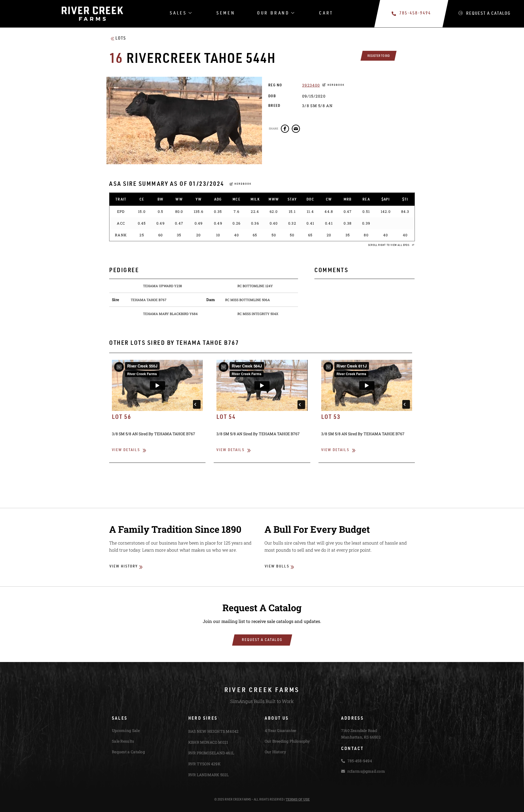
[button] (391, 245)
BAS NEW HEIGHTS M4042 (213, 731)
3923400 (311, 85)
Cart (326, 13)
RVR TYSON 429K (204, 763)
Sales (178, 13)
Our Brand (273, 13)
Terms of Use (298, 799)
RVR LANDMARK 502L (208, 774)
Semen (225, 13)
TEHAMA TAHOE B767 (148, 300)
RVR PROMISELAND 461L (211, 752)
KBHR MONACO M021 (208, 742)
